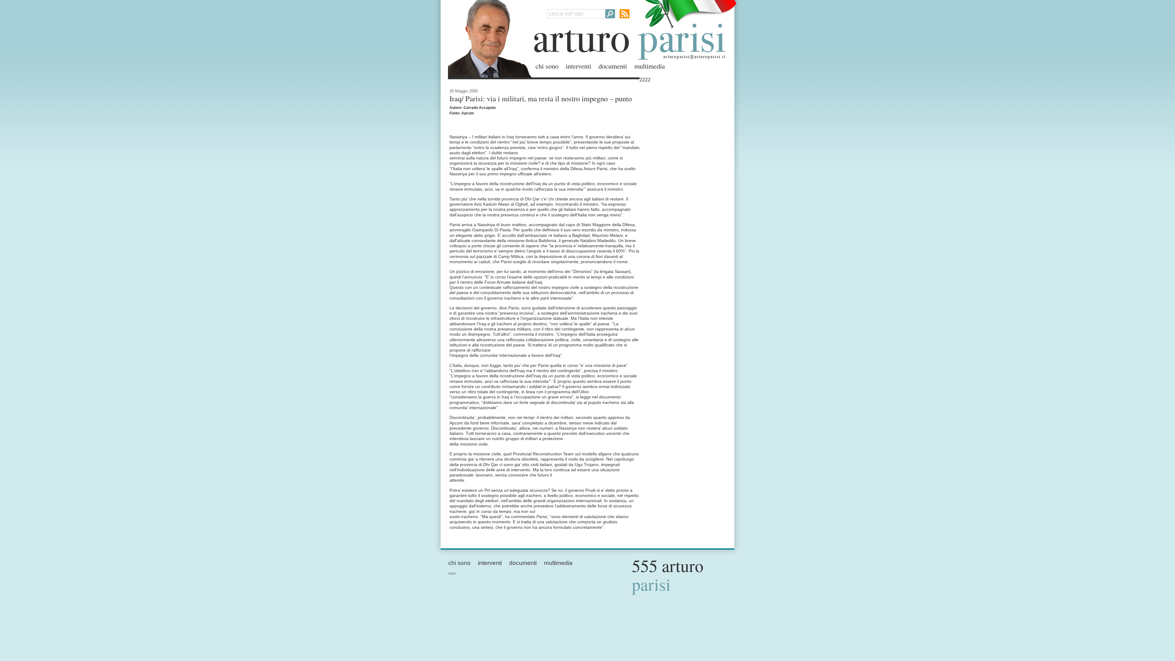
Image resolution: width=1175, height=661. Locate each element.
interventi (578, 65)
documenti (613, 65)
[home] (488, 37)
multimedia (649, 65)
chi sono (546, 65)
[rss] (624, 13)
